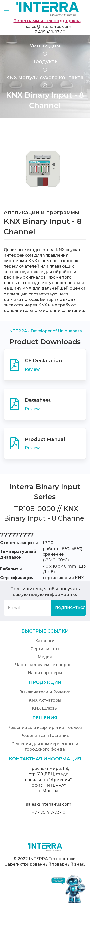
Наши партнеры (45, 672)
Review (33, 369)
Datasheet (38, 400)
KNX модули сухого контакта (45, 77)
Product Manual (45, 439)
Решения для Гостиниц (45, 735)
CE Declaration (43, 360)
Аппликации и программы (42, 212)
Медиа (45, 656)
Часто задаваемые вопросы (45, 664)
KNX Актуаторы (45, 700)
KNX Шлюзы (45, 708)
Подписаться (70, 607)
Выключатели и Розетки (45, 692)
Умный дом (45, 46)
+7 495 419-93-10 (49, 32)
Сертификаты (45, 648)
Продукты (45, 61)
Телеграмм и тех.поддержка (47, 20)
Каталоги (45, 640)
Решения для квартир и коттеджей (45, 727)
